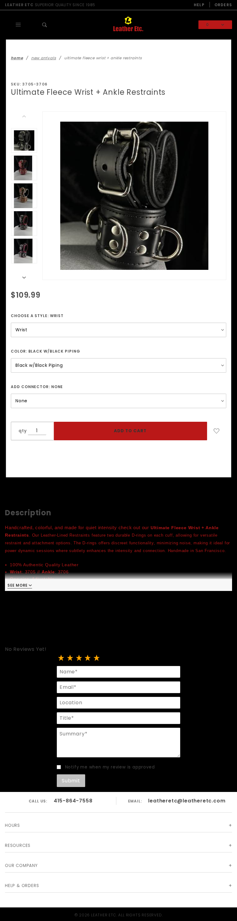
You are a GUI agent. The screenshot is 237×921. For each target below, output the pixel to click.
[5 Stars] (96, 658)
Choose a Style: (37, 315)
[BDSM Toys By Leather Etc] (128, 24)
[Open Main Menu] (18, 24)
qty (23, 431)
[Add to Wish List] (216, 431)
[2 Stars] (70, 658)
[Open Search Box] (44, 24)
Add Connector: (37, 386)
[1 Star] (61, 658)
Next (24, 278)
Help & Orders (22, 886)
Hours (12, 825)
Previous (24, 116)
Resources (18, 845)
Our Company (21, 866)
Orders (223, 4)
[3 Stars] (79, 658)
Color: (45, 351)
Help (199, 4)
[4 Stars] (87, 658)
